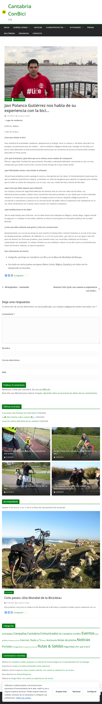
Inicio (6, 27)
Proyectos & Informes (30, 647)
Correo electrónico (11, 360)
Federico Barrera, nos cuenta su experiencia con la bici (24, 452)
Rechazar (77, 691)
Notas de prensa (66, 640)
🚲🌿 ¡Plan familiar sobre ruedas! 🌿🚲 (18, 417)
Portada (7, 646)
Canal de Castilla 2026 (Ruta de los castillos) (20, 421)
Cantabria (33, 633)
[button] (29, 27)
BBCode (46, 389)
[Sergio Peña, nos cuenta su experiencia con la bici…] (76, 444)
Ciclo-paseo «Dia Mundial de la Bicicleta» (19, 413)
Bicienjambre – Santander (17, 287)
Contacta (37, 33)
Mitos (44, 640)
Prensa (90, 27)
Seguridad (69, 646)
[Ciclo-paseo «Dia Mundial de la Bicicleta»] (51, 550)
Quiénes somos (20, 27)
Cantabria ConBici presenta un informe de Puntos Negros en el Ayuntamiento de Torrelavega (50, 662)
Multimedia (9, 33)
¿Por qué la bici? (82, 646)
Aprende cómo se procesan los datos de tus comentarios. (70, 393)
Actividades (75, 27)
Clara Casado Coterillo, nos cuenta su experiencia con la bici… (71, 487)
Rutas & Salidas (50, 646)
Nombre (6, 348)
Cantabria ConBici (23, 116)
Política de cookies (23, 698)
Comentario (8, 314)
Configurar (92, 691)
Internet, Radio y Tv (31, 640)
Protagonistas (19, 100)
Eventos (88, 633)
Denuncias (24, 33)
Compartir (19, 276)
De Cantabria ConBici (70, 633)
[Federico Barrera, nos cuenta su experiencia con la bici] (26, 444)
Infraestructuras (14, 640)
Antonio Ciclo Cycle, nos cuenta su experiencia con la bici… (75, 289)
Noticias (38, 27)
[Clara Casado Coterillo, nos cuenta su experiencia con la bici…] (76, 479)
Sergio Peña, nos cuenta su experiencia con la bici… (75, 452)
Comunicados (49, 633)
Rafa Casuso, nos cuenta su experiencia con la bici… (25, 487)
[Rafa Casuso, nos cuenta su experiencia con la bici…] (26, 479)
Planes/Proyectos (54, 27)
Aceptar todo (61, 691)
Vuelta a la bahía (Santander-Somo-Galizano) (31, 666)
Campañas (20, 633)
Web (4, 372)
